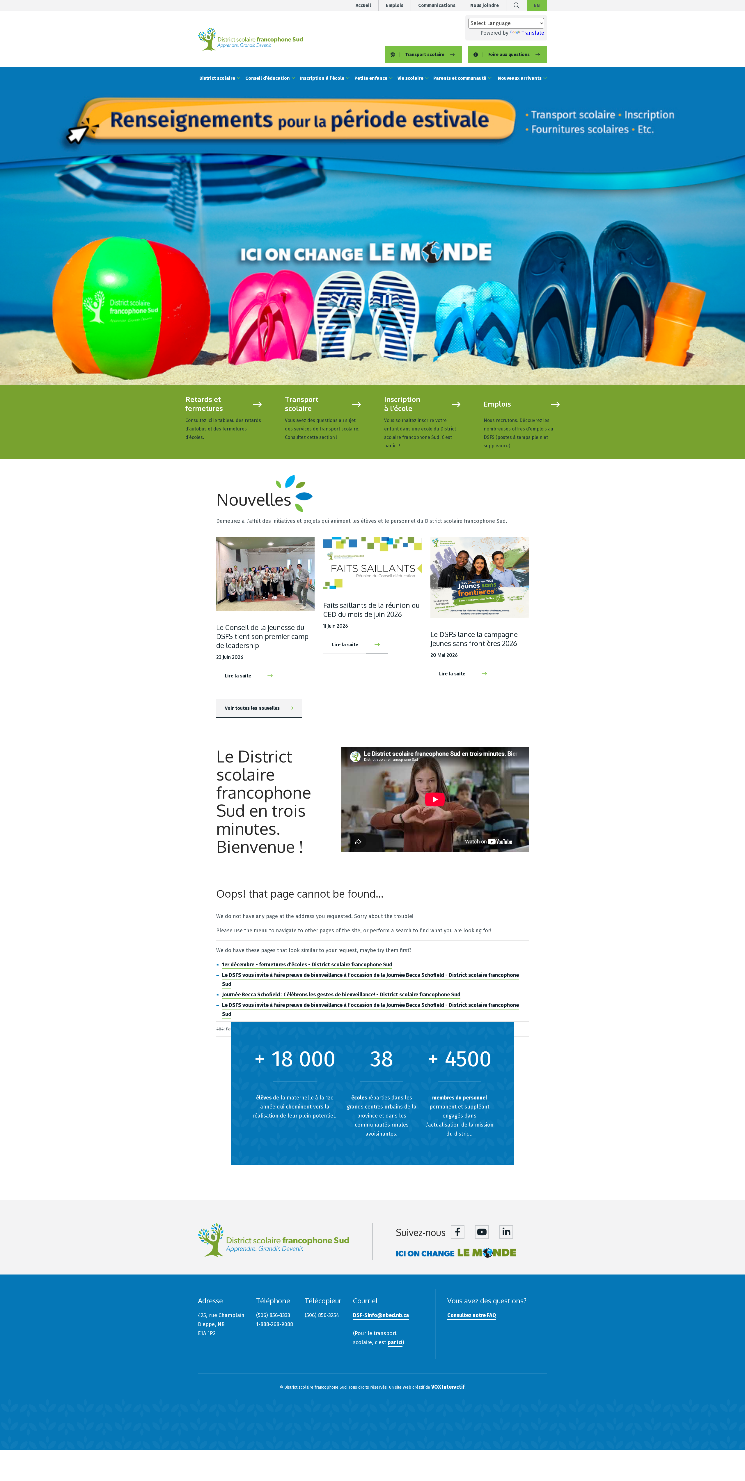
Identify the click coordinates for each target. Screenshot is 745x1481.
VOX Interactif (448, 1387)
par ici (395, 1342)
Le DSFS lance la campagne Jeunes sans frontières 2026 (474, 639)
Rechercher (516, 7)
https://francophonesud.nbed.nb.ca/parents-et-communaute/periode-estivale (372, 237)
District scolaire (217, 78)
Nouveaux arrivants (520, 78)
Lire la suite (223, 418)
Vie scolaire (410, 78)
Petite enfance (370, 78)
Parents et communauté (459, 78)
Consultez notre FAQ (471, 1315)
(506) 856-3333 (273, 1315)
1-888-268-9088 (274, 1324)
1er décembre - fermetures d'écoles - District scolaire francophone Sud (307, 964)
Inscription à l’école (322, 78)
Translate (533, 33)
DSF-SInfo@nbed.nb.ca (381, 1315)
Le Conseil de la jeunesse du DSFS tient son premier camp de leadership (262, 636)
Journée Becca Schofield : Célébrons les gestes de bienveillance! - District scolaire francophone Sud (341, 994)
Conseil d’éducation (267, 78)
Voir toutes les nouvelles (252, 708)
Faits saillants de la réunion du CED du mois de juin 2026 (371, 610)
